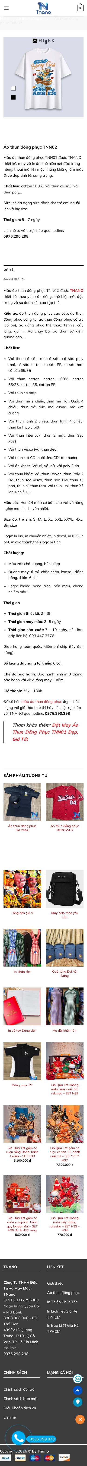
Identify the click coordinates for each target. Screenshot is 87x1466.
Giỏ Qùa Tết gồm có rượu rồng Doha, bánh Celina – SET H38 (22, 1152)
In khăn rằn (22, 972)
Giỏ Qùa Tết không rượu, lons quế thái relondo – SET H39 (64, 1089)
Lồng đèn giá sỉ (22, 913)
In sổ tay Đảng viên (22, 1030)
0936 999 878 (42, 1439)
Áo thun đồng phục (32, 18)
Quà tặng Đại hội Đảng (64, 973)
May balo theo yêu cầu (64, 915)
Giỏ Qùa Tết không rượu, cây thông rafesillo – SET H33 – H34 (65, 1224)
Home (5, 18)
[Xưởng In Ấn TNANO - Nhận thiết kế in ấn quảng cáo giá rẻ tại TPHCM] (43, 8)
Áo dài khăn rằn (64, 1030)
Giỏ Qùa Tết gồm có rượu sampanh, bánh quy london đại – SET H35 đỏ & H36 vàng (22, 1224)
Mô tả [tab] (8, 270)
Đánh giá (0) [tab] (14, 279)
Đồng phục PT (22, 1085)
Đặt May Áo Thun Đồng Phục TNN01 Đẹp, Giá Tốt (45, 732)
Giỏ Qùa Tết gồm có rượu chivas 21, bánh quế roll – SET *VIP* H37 (64, 1154)
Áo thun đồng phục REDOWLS (65, 828)
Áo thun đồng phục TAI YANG (22, 828)
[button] (6, 8)
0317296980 (27, 1300)
